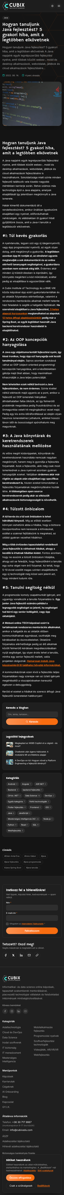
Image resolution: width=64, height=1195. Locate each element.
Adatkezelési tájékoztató (16, 1141)
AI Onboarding (10, 1091)
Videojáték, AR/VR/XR (46, 1049)
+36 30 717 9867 (22, 1122)
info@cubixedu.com (21, 1129)
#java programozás (32, 862)
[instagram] (12, 1011)
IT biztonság (9, 1047)
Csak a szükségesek (21, 1185)
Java (6, 18)
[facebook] (5, 1011)
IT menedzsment (11, 1052)
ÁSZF (5, 1136)
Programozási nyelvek (46, 1035)
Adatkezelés (29, 1170)
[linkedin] (18, 1011)
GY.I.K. (6, 1106)
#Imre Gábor (30, 856)
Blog (4, 1096)
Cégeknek (8, 1086)
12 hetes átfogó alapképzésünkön (21, 317)
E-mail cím (11, 913)
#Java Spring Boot (12, 867)
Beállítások (43, 1185)
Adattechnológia (11, 1027)
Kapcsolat (8, 1101)
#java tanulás (32, 867)
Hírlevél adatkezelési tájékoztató (20, 1146)
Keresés (33, 721)
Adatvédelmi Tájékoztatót (32, 924)
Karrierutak (8, 1081)
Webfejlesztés (41, 1054)
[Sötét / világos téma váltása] (52, 6)
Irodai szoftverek (11, 1042)
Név (8, 902)
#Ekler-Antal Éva (11, 856)
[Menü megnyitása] (59, 6)
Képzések (7, 1076)
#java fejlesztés (11, 862)
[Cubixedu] (13, 6)
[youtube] (25, 1011)
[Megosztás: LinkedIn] (21, 955)
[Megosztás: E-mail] (29, 955)
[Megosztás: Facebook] (5, 955)
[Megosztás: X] (13, 955)
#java (43, 856)
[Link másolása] (37, 955)
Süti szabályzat (45, 1170)
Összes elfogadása (20, 1177)
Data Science (9, 1037)
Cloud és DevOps (12, 1032)
